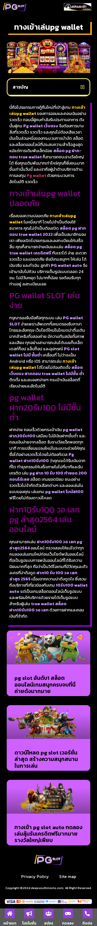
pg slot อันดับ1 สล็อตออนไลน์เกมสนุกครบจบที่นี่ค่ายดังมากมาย (45, 684)
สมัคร (48, 923)
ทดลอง (68, 923)
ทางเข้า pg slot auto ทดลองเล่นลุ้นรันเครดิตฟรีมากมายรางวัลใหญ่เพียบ (48, 833)
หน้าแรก (9, 923)
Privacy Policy (35, 876)
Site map (67, 876)
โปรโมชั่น (29, 923)
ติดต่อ (87, 923)
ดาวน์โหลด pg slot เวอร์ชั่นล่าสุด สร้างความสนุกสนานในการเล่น (46, 759)
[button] (43, 7)
